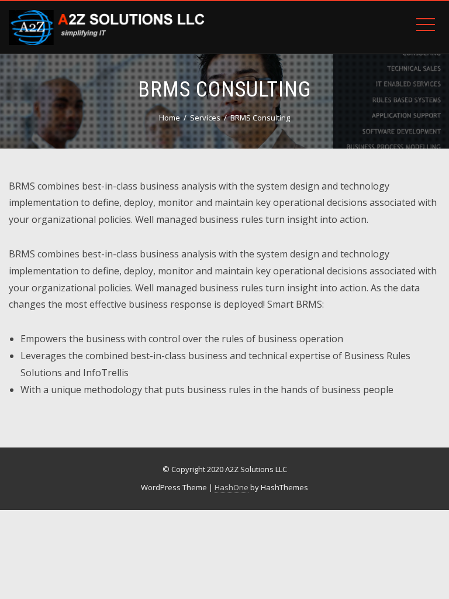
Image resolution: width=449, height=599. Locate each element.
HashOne (231, 487)
